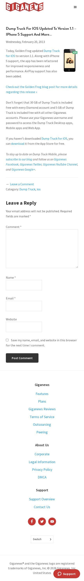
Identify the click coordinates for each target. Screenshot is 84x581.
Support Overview (42, 499)
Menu (75, 7)
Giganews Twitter (31, 164)
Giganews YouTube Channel (60, 164)
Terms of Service (42, 417)
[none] (42, 539)
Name (11, 277)
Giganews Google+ (23, 169)
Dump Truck (27, 189)
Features (42, 393)
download (17, 143)
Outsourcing (42, 424)
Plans (42, 401)
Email (11, 298)
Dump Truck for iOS (54, 138)
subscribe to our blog (19, 159)
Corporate (42, 454)
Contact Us (42, 507)
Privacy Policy (42, 469)
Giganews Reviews (42, 409)
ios (39, 189)
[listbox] (42, 539)
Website (11, 319)
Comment (13, 227)
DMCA (42, 477)
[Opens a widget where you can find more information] (66, 574)
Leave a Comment (22, 184)
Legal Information (42, 462)
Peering (42, 432)
